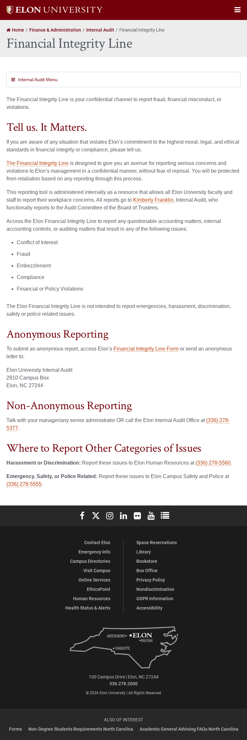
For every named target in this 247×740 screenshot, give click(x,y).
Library (143, 552)
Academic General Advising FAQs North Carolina (189, 729)
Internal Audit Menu (38, 79)
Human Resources (91, 598)
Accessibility (149, 608)
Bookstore (146, 561)
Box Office (147, 570)
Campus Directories (90, 561)
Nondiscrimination (155, 589)
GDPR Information (154, 598)
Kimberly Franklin (153, 200)
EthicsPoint (98, 589)
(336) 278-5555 (23, 484)
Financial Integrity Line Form (146, 348)
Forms (15, 729)
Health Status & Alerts (87, 608)
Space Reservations (156, 542)
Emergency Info (94, 552)
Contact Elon (97, 542)
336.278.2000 (123, 683)
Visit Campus (96, 570)
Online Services (94, 580)
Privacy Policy (150, 580)
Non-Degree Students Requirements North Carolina (80, 729)
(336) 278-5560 (213, 463)
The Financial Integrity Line (37, 163)
